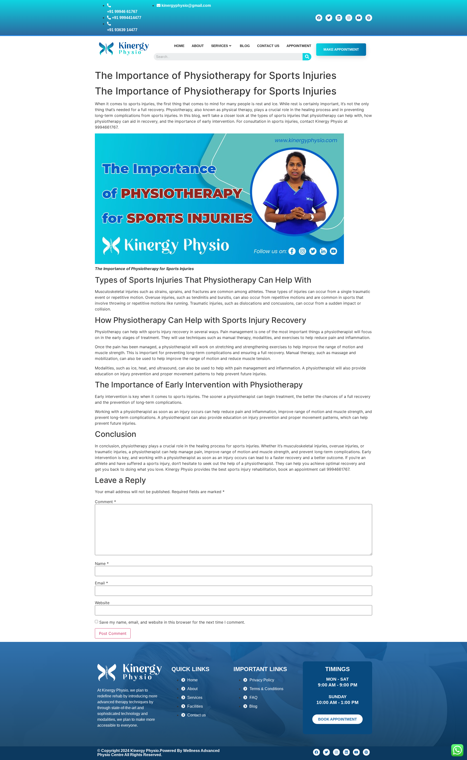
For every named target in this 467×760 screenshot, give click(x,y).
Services (219, 46)
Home (179, 46)
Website (102, 603)
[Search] (307, 56)
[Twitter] (328, 17)
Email (101, 583)
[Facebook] (318, 17)
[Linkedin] (338, 17)
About (198, 46)
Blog (245, 46)
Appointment (299, 46)
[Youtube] (358, 17)
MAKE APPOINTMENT (341, 49)
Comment (105, 502)
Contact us (268, 46)
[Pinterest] (368, 17)
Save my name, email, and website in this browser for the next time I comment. (172, 622)
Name (102, 563)
